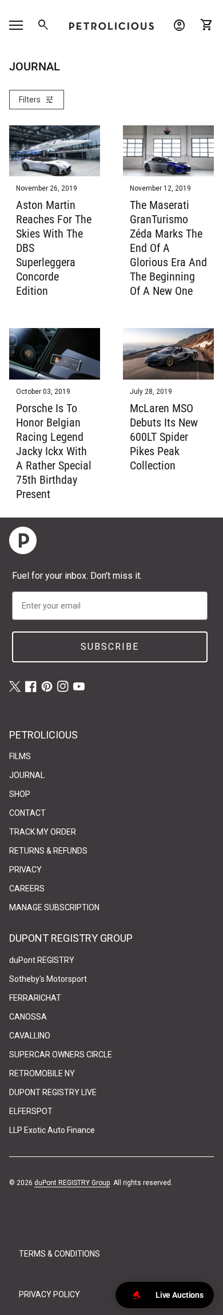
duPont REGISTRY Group (72, 1183)
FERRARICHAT (35, 997)
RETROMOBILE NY (42, 1073)
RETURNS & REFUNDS (48, 850)
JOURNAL (27, 775)
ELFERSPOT (31, 1111)
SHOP (19, 794)
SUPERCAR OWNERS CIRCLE (60, 1054)
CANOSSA (28, 1016)
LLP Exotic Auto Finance (52, 1130)
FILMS (20, 756)
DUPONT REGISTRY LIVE (53, 1092)
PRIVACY (25, 869)
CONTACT (27, 813)
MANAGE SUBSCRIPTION (54, 907)
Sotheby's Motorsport (48, 979)
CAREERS (27, 888)
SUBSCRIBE (110, 646)
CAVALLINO (29, 1035)
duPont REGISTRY (41, 960)
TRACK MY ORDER (42, 831)
